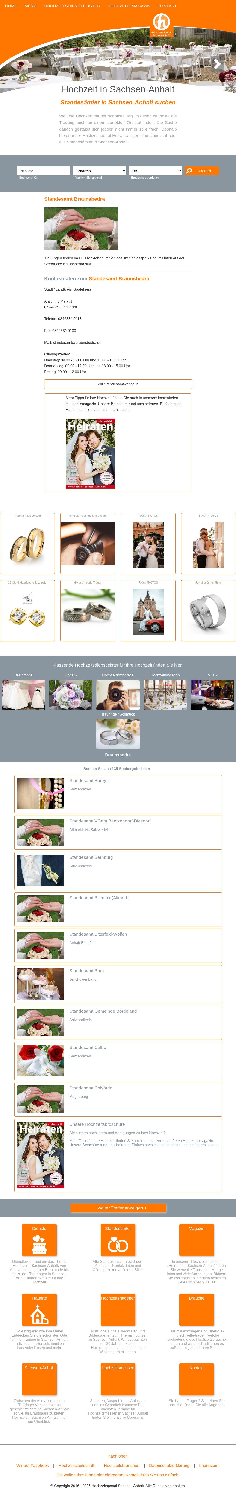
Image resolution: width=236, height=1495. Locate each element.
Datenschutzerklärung (169, 1465)
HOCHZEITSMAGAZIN (128, 6)
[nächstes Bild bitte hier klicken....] (217, 69)
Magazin (196, 1228)
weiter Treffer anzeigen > (122, 1208)
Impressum (209, 1465)
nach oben (118, 1456)
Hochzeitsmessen (118, 1368)
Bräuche (196, 1298)
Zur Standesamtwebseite (118, 384)
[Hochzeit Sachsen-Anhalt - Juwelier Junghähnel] (209, 633)
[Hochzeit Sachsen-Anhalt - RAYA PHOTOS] (148, 566)
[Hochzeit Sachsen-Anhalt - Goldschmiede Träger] (88, 628)
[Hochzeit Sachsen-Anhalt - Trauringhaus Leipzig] (27, 566)
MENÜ (30, 6)
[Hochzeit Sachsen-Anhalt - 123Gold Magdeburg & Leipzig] (27, 633)
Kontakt (197, 1368)
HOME (11, 6)
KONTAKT (167, 6)
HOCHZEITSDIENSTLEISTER (72, 6)
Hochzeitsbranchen (121, 1465)
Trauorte (39, 1298)
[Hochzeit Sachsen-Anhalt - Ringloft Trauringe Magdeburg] (88, 564)
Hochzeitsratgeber (118, 1298)
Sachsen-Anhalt (39, 1368)
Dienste (39, 1228)
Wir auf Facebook (32, 1465)
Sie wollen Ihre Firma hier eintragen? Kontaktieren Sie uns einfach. (118, 1475)
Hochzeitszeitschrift (76, 1465)
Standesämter (118, 1228)
